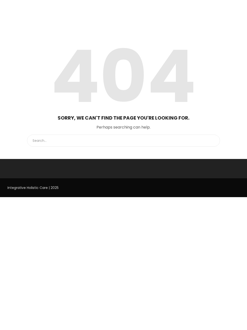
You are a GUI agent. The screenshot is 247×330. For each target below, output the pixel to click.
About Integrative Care (41, 21)
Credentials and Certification (171, 21)
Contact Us (222, 21)
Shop (203, 21)
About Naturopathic (106, 21)
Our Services (75, 21)
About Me (135, 21)
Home (12, 21)
